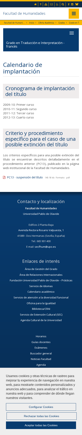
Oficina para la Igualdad (41, 303)
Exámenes (41, 347)
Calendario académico (41, 291)
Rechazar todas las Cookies (41, 416)
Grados (61, 22)
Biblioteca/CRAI (41, 309)
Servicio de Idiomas (41, 286)
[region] (41, 401)
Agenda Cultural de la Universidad (41, 320)
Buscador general (41, 353)
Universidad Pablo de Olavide (41, 214)
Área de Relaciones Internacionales (41, 275)
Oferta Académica (46, 22)
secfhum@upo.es (45, 246)
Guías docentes (41, 342)
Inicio (31, 22)
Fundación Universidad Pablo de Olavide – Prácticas (41, 280)
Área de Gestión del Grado (41, 269)
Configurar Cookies (41, 407)
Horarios (41, 336)
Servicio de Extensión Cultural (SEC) (41, 314)
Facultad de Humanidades (24, 13)
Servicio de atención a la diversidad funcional (41, 297)
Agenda (41, 365)
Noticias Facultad (41, 359)
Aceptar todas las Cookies (41, 425)
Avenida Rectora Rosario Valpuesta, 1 (41, 230)
